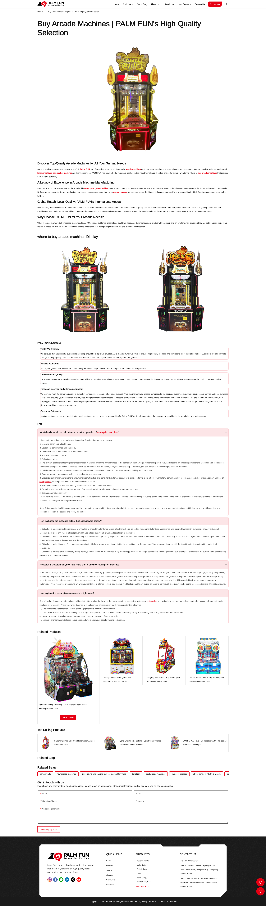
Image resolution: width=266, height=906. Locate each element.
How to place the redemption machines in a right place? (67, 593)
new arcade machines (67, 773)
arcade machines (133, 169)
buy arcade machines (207, 173)
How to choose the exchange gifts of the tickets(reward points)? (71, 521)
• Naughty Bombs (142, 861)
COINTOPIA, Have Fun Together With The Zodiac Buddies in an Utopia (197, 743)
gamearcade (45, 773)
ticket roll (136, 773)
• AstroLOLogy (141, 878)
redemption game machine (96, 188)
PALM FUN (85, 169)
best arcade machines (156, 773)
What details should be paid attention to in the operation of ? (80, 432)
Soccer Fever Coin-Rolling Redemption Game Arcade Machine (208, 660)
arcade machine (120, 192)
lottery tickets (45, 481)
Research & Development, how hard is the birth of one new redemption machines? (80, 564)
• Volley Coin (141, 865)
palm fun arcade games (73, 856)
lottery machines (44, 173)
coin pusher (152, 601)
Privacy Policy (141, 901)
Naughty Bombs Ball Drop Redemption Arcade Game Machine (165, 660)
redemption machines (107, 432)
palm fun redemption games (50, 4)
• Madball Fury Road (143, 882)
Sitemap (173, 901)
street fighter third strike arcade (207, 773)
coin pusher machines (62, 173)
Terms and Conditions (158, 901)
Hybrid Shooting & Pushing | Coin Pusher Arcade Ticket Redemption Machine (68, 680)
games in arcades (179, 773)
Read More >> (142, 886)
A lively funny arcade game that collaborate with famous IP (122, 660)
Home (40, 12)
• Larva (138, 874)
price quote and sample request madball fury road (104, 773)
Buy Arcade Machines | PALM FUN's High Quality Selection (73, 12)
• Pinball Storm (141, 869)
